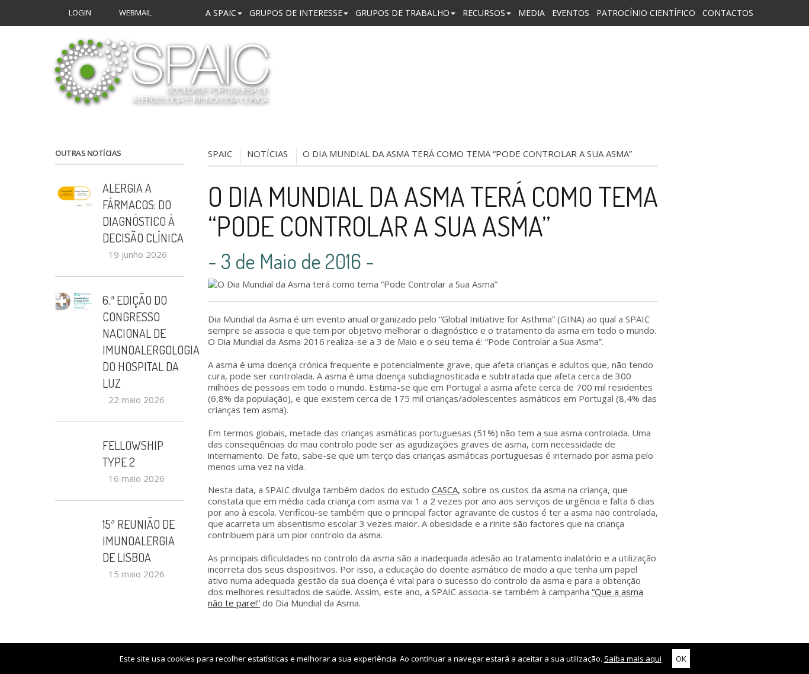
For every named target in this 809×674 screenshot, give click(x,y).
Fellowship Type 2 (132, 453)
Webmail (134, 12)
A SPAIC (221, 12)
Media (531, 12)
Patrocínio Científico (645, 12)
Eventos (570, 12)
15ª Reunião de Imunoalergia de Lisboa (138, 540)
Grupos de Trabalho (402, 12)
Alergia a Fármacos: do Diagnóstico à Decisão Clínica (143, 212)
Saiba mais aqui (633, 658)
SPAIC (220, 153)
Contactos (727, 12)
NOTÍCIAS (267, 153)
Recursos (484, 12)
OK (681, 658)
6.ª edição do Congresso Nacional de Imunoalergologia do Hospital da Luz (143, 341)
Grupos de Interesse (295, 12)
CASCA (445, 490)
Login (79, 12)
